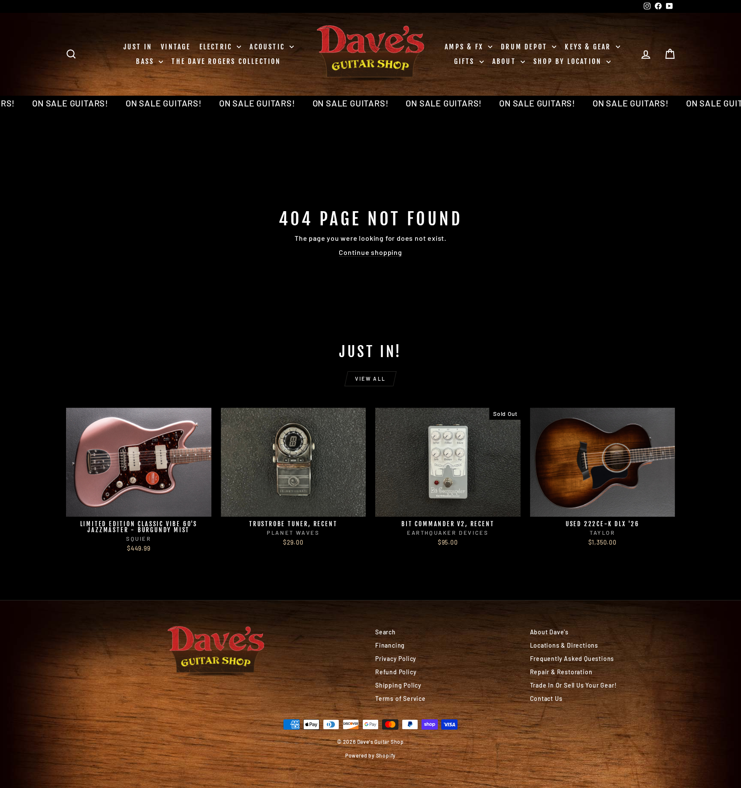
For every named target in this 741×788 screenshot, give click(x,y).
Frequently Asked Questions (572, 658)
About (505, 61)
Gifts (465, 61)
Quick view (138, 507)
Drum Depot (525, 46)
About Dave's (549, 632)
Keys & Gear (589, 46)
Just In (138, 46)
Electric (217, 46)
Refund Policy (395, 672)
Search (385, 632)
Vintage (175, 46)
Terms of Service (400, 698)
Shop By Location (568, 61)
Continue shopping (370, 252)
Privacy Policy (395, 658)
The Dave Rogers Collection (226, 61)
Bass (146, 61)
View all (370, 379)
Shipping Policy (398, 685)
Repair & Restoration (561, 672)
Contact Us (546, 698)
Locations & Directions (564, 645)
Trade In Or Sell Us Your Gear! (573, 685)
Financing (390, 645)
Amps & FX (465, 46)
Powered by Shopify (370, 755)
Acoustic (268, 46)
